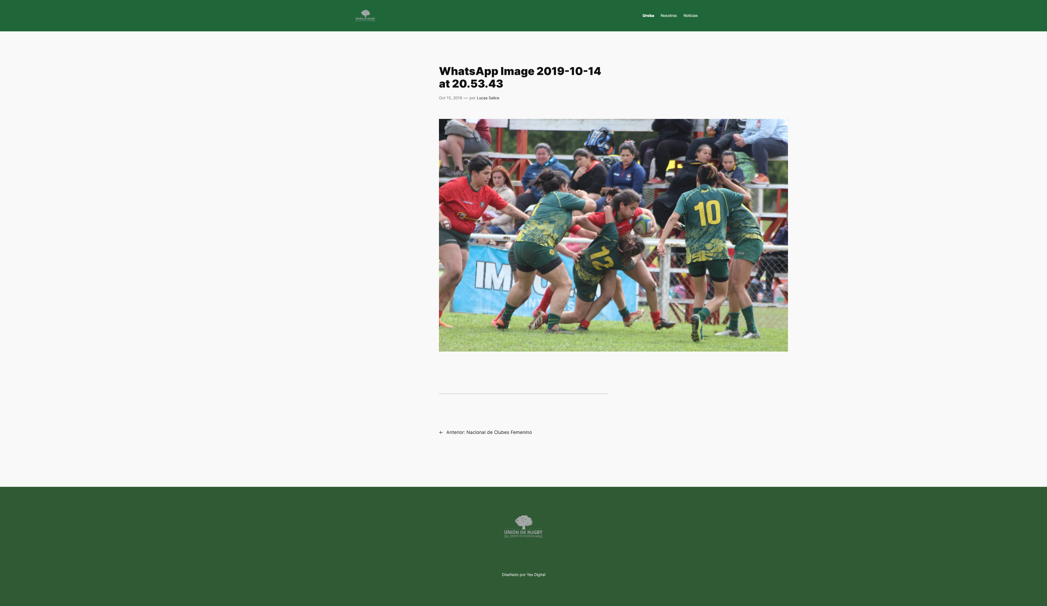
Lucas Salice (488, 97)
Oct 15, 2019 (450, 97)
